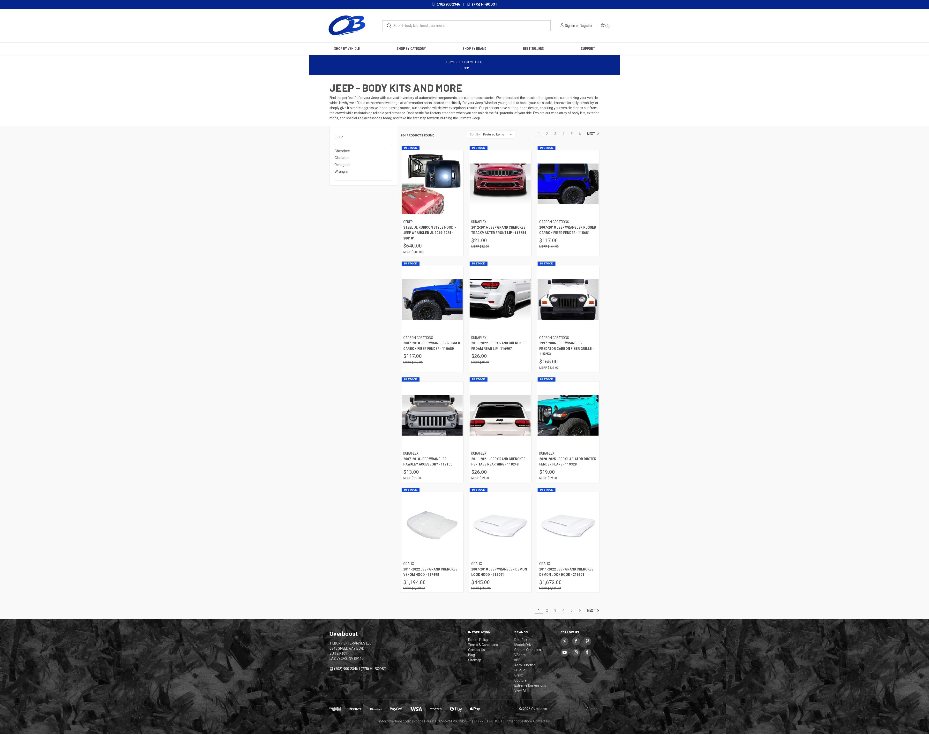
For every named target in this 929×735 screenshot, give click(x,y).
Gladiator (342, 158)
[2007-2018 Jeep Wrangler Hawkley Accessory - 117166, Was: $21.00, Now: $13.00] (432, 415)
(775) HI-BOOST (484, 4)
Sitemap (474, 660)
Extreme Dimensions (530, 685)
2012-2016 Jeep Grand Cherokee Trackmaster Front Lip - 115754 (498, 230)
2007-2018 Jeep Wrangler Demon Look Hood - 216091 (499, 572)
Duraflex (520, 640)
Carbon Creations (527, 650)
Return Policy (478, 640)
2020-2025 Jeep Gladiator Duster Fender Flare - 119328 (567, 462)
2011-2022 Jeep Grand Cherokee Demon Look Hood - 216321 (566, 572)
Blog (471, 655)
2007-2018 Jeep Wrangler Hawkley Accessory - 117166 (427, 462)
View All (520, 690)
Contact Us (476, 650)
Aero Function (525, 665)
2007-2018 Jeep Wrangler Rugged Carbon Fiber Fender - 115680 (431, 346)
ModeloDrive (523, 645)
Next (591, 134)
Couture (520, 680)
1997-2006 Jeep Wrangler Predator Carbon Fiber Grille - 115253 (566, 348)
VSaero (520, 655)
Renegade (342, 165)
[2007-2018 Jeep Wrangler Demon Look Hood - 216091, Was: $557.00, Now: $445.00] (500, 525)
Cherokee (342, 151)
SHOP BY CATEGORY (411, 49)
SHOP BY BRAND (474, 49)
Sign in (570, 26)
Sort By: (475, 134)
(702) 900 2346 (448, 4)
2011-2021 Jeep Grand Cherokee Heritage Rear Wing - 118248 (498, 462)
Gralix (518, 675)
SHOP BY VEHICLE (347, 49)
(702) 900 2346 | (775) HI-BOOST (360, 669)
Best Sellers (533, 49)
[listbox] (498, 134)
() (607, 26)
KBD (517, 660)
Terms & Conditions (483, 645)
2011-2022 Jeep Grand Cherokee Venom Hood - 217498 (430, 572)
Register (586, 26)
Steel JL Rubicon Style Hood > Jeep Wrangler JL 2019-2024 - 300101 (429, 232)
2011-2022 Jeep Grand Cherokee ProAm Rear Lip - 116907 (498, 346)
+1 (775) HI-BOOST (488, 721)
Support (588, 49)
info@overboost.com (395, 721)
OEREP (519, 670)
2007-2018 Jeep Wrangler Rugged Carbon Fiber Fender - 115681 (567, 230)
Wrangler (342, 171)
